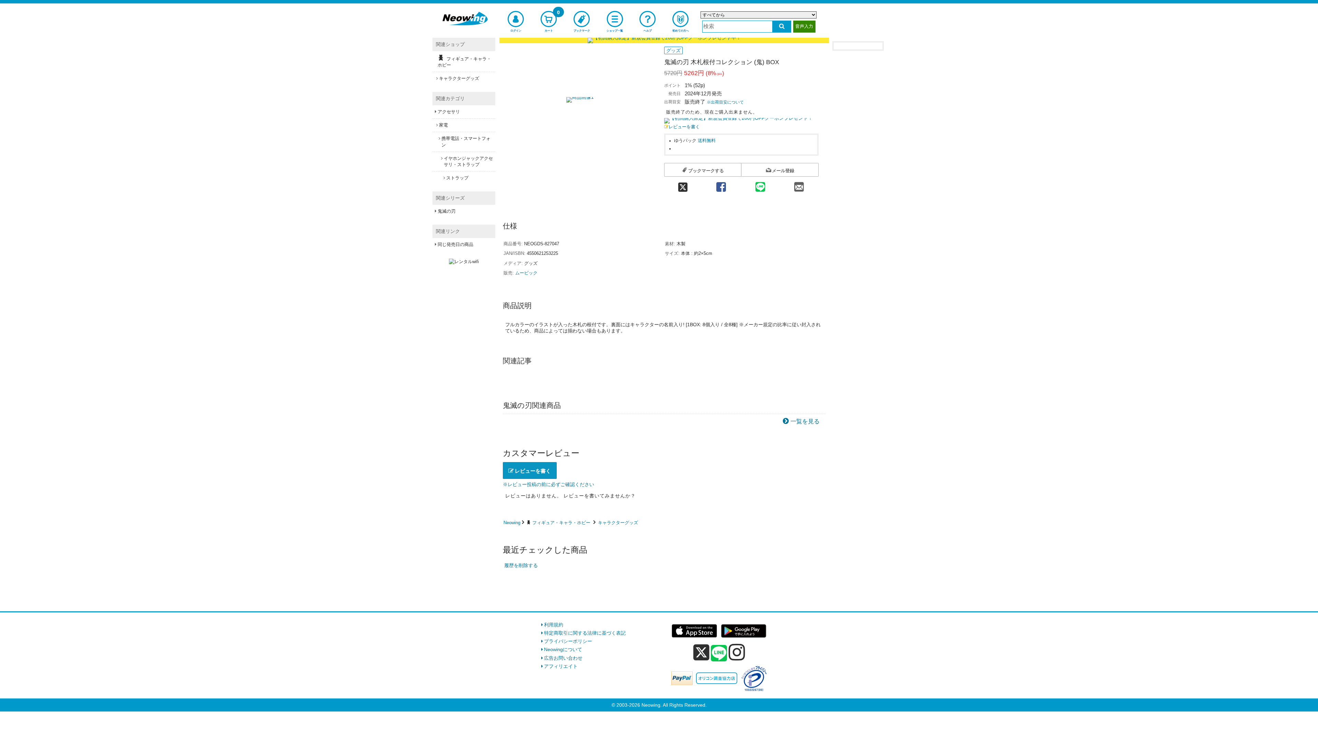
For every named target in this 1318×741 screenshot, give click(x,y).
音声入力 (804, 26)
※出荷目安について (725, 102)
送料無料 (707, 140)
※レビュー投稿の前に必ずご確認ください (548, 484)
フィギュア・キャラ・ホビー (561, 522)
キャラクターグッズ (618, 522)
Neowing (512, 522)
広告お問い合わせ (563, 658)
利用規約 (553, 624)
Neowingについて (563, 649)
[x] (701, 652)
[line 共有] (760, 184)
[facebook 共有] (721, 184)
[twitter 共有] (683, 184)
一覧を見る (805, 421)
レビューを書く (684, 127)
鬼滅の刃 (446, 211)
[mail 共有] (799, 184)
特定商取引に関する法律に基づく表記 (585, 633)
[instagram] (737, 652)
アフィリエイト (561, 666)
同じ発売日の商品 (455, 244)
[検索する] (781, 27)
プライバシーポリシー (568, 641)
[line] (719, 653)
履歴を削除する (521, 565)
